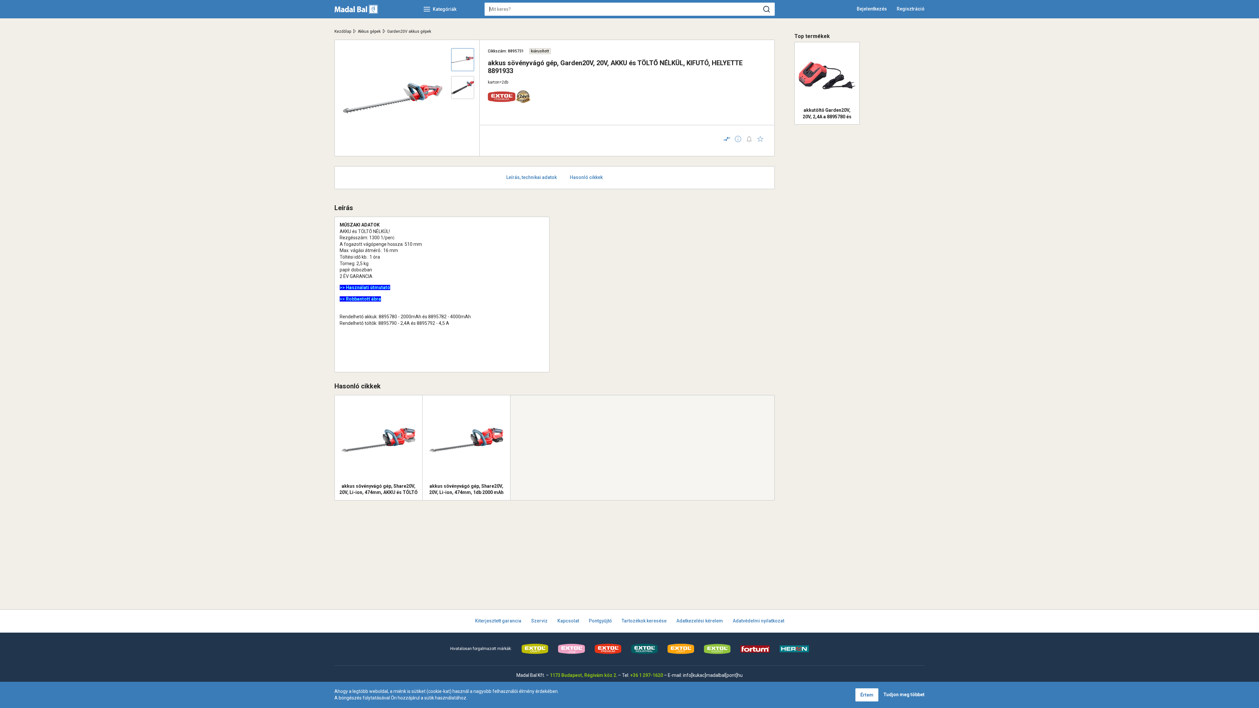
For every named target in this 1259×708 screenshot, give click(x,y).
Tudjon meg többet (904, 694)
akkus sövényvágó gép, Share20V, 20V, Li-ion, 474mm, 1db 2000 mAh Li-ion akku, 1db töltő (466, 489)
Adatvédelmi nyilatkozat (758, 620)
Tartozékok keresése (644, 620)
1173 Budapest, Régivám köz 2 (583, 675)
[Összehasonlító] (727, 139)
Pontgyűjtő (600, 620)
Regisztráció (911, 8)
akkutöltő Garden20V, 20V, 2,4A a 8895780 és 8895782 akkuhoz (827, 113)
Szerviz (539, 620)
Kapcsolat (568, 620)
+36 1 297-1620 (646, 675)
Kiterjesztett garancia (498, 620)
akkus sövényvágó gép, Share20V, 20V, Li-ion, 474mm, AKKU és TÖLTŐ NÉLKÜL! (378, 489)
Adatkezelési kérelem (699, 620)
